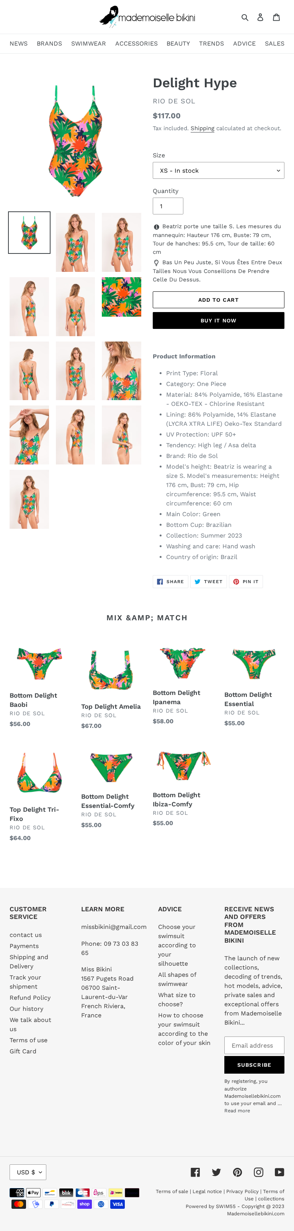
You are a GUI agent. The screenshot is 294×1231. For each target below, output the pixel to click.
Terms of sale (172, 1191)
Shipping (202, 128)
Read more (237, 1110)
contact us (26, 934)
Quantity (165, 191)
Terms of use (28, 1040)
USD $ (26, 1172)
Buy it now (219, 320)
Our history (26, 1008)
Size (159, 155)
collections (271, 1199)
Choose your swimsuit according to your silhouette (177, 945)
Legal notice (207, 1191)
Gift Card (23, 1051)
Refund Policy (30, 997)
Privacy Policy (242, 1191)
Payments (24, 946)
